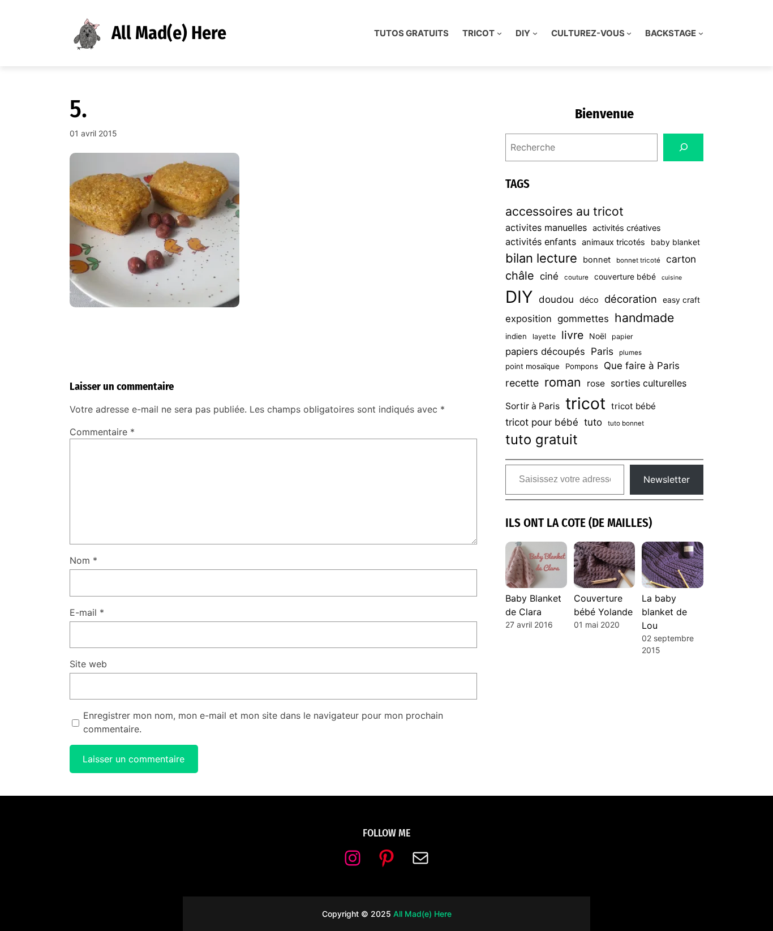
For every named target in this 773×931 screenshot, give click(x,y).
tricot (585, 403)
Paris (602, 351)
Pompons (581, 366)
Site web (88, 664)
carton (681, 259)
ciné (549, 276)
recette (522, 383)
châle (519, 275)
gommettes (583, 318)
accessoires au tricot (564, 211)
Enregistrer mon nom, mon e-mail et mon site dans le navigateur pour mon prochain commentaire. (263, 722)
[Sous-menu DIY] (535, 33)
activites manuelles (546, 227)
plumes (630, 353)
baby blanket (675, 242)
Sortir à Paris (532, 406)
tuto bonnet (626, 423)
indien (516, 336)
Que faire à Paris (642, 365)
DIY (519, 297)
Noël (597, 336)
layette (544, 336)
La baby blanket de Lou (664, 612)
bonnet (597, 260)
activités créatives (626, 228)
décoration (630, 299)
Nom (83, 560)
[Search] (683, 147)
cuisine (672, 277)
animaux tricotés (613, 242)
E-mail (87, 612)
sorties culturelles (648, 383)
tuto (593, 422)
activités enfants (540, 241)
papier (622, 336)
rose (596, 383)
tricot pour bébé (541, 422)
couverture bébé (625, 276)
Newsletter (666, 479)
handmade (644, 317)
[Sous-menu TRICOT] (499, 33)
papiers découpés (545, 351)
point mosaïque (532, 366)
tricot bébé (633, 406)
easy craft (681, 299)
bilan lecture (541, 258)
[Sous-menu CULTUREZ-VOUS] (629, 33)
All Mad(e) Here (168, 33)
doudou (556, 299)
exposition (528, 318)
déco (589, 300)
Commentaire (102, 431)
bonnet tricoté (638, 260)
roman (562, 382)
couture (576, 277)
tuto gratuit (541, 439)
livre (572, 335)
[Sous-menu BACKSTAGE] (700, 33)
